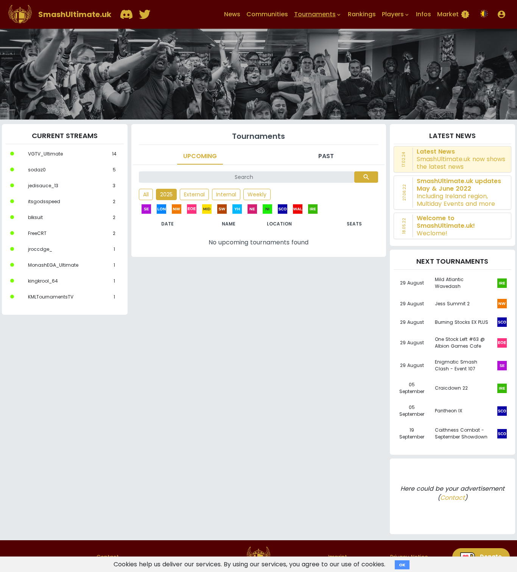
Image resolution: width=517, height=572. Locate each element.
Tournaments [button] (318, 14)
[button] (501, 14)
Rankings (362, 14)
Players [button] (396, 14)
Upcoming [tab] (200, 156)
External (194, 194)
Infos (423, 14)
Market (453, 14)
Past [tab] (326, 156)
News (232, 14)
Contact (452, 497)
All (146, 194)
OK (402, 565)
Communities (267, 14)
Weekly (257, 194)
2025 (166, 194)
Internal (226, 194)
